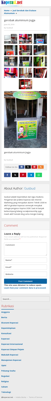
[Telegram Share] (31, 175)
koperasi (5, 338)
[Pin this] (23, 175)
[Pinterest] (34, 167)
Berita (4, 317)
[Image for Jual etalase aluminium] (11, 39)
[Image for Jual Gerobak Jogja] (25, 39)
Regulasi (5, 376)
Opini (3, 365)
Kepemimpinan (8, 328)
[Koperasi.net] (11, 3)
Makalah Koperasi (9, 354)
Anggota (5, 312)
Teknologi (6, 392)
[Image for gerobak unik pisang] (40, 61)
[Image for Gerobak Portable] (40, 39)
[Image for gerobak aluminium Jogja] (25, 61)
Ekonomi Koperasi (9, 322)
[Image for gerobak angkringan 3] (25, 84)
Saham (4, 387)
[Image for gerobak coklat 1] (25, 73)
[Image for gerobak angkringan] (40, 73)
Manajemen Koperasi (11, 360)
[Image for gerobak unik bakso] (11, 73)
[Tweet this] (15, 175)
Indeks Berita (21, 397)
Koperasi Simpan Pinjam (12, 349)
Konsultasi (6, 333)
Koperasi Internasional (12, 344)
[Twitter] (28, 167)
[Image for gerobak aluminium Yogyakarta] (11, 61)
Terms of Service (35, 397)
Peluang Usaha (8, 371)
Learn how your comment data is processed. (25, 288)
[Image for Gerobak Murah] (11, 50)
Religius (5, 381)
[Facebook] (21, 167)
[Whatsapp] (38, 175)
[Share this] (7, 175)
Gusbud (29, 188)
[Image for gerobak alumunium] (40, 50)
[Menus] (48, 3)
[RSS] (41, 167)
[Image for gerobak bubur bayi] (25, 50)
